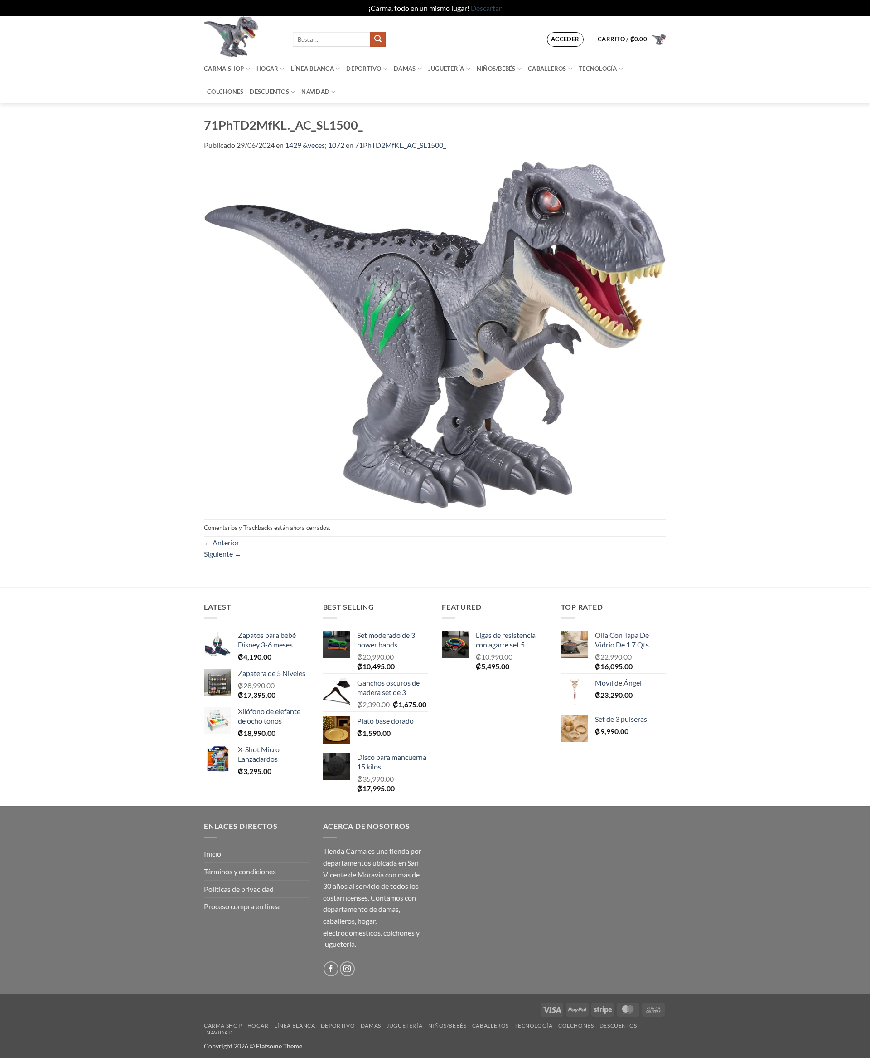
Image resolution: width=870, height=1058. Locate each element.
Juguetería (446, 68)
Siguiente (223, 553)
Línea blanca (312, 68)
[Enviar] (378, 39)
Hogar (267, 68)
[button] (565, 39)
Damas (405, 68)
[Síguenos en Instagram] (347, 968)
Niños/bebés (496, 68)
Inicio (212, 853)
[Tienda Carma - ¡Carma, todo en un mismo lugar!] (241, 36)
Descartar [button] (486, 8)
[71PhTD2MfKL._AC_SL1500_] (435, 334)
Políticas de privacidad (239, 889)
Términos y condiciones (240, 871)
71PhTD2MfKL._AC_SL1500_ (400, 145)
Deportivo (363, 68)
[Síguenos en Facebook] (331, 968)
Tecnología (598, 68)
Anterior (221, 542)
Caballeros (547, 68)
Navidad (315, 91)
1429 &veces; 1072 (314, 145)
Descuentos (269, 91)
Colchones (225, 91)
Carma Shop (224, 68)
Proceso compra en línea (242, 906)
